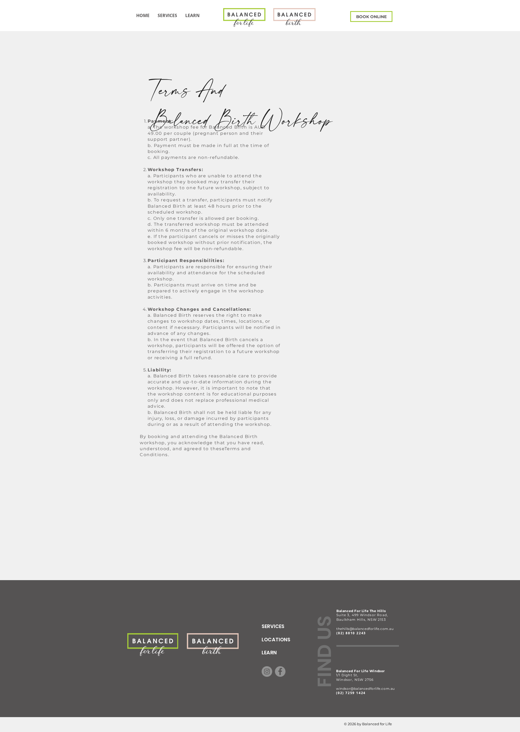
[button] (192, 15)
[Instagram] (267, 671)
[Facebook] (280, 671)
